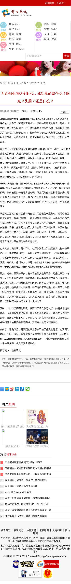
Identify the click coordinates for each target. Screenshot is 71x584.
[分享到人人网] (22, 389)
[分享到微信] (28, 389)
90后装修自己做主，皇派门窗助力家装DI (26, 516)
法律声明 (31, 530)
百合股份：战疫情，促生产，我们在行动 (26, 480)
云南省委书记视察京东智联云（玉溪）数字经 (28, 468)
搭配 (54, 29)
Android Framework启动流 (18, 492)
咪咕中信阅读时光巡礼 (37, 446)
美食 (11, 44)
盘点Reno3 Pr (12, 446)
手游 (54, 39)
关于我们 (5, 530)
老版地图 (44, 530)
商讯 (18, 44)
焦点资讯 (14, 24)
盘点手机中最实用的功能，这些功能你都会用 (28, 498)
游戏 (46, 39)
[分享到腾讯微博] (17, 389)
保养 (18, 34)
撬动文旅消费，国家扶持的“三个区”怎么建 (27, 504)
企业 (46, 34)
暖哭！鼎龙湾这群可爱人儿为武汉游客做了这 (28, 510)
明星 (54, 24)
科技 (11, 39)
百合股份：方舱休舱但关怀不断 (21, 486)
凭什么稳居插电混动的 (12, 426)
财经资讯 (14, 29)
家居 (11, 34)
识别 (18, 39)
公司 (54, 34)
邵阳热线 (21, 82)
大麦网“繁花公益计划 (37, 426)
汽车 (46, 24)
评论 (64, 112)
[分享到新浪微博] (12, 389)
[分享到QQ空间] (7, 389)
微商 (11, 49)
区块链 (20, 49)
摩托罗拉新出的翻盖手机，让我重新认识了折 (28, 474)
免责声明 (57, 530)
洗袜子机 (16, 350)
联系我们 (18, 530)
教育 (46, 29)
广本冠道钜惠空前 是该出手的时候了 (24, 462)
